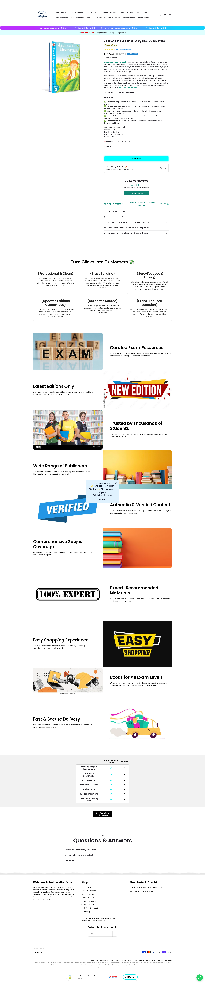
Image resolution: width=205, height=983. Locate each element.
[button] (199, 977)
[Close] (115, 483)
